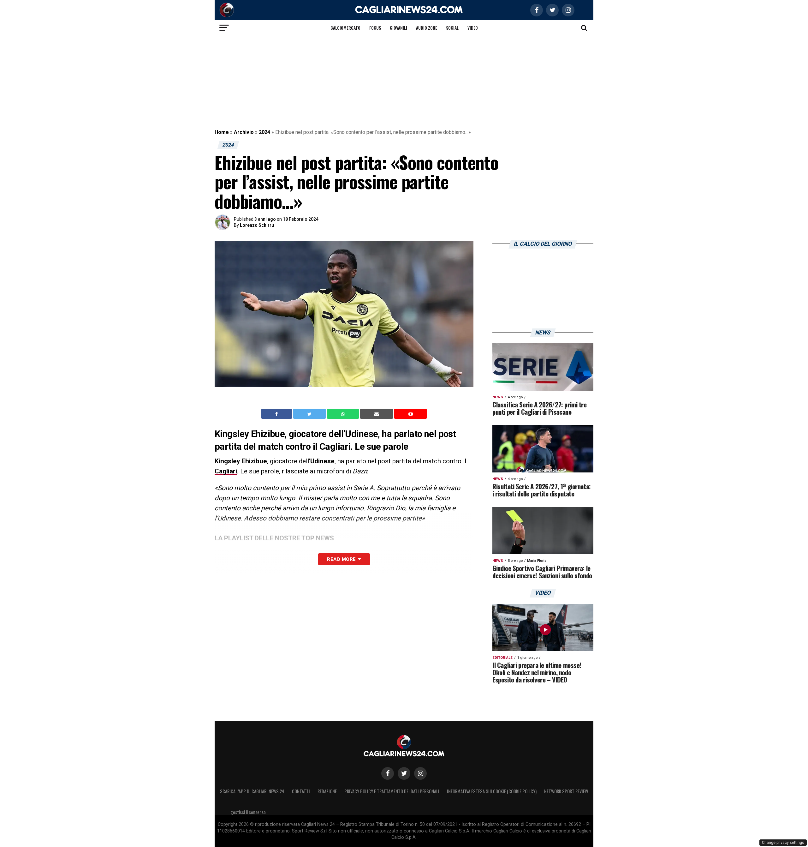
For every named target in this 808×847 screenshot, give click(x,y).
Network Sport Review (566, 791)
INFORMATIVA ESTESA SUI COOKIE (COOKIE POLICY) (492, 791)
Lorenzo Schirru (257, 225)
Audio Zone (426, 27)
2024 (264, 132)
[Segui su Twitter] (404, 773)
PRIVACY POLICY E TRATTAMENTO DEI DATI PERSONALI (391, 791)
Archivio (244, 132)
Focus (375, 27)
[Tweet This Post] (310, 414)
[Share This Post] (343, 414)
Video (472, 27)
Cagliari (226, 471)
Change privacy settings (783, 842)
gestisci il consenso (248, 812)
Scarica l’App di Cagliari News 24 (252, 791)
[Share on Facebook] (277, 414)
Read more (341, 559)
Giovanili (398, 27)
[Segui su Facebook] (387, 773)
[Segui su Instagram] (420, 773)
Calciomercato (345, 27)
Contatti (301, 791)
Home (222, 132)
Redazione (327, 791)
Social (452, 27)
